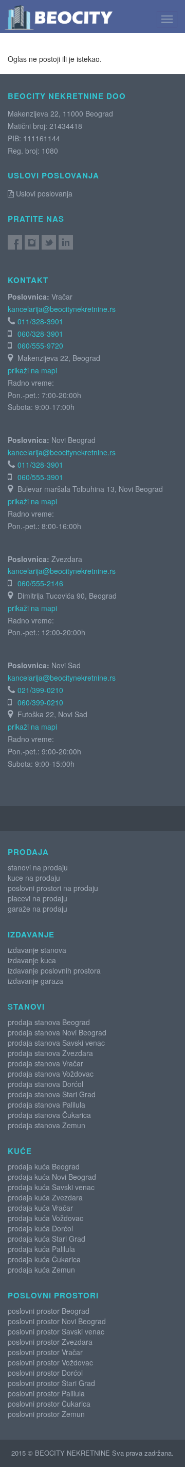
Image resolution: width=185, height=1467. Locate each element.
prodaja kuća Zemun (41, 1269)
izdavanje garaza (35, 981)
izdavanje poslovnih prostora (54, 970)
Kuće (20, 1151)
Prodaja (28, 852)
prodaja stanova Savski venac (56, 1042)
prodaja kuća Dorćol (40, 1228)
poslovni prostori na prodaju (53, 888)
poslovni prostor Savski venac (56, 1331)
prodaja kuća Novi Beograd (52, 1177)
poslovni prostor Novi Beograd (57, 1321)
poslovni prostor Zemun (46, 1414)
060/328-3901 (40, 333)
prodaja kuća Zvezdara (45, 1197)
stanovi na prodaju (38, 867)
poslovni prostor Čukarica (49, 1403)
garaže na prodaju (37, 908)
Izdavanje (31, 934)
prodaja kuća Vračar (40, 1207)
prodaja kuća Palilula (41, 1249)
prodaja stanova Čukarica (49, 1115)
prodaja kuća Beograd (44, 1166)
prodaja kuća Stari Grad (46, 1238)
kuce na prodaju (34, 877)
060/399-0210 (40, 702)
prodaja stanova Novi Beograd (57, 1032)
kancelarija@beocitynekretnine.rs (62, 309)
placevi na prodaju (37, 898)
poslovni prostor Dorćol (45, 1372)
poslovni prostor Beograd (48, 1311)
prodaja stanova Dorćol (45, 1084)
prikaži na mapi (32, 370)
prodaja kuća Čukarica (44, 1259)
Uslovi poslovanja (43, 193)
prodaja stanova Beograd (49, 1022)
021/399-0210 (40, 690)
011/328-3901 (40, 321)
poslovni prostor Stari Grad (51, 1383)
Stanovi (26, 1006)
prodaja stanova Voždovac (51, 1073)
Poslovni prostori (53, 1295)
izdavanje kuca (32, 960)
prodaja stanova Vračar (45, 1063)
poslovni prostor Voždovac (50, 1362)
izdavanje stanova (37, 950)
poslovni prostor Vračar (45, 1352)
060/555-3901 (40, 477)
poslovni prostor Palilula (46, 1393)
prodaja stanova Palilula (46, 1104)
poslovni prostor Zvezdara (50, 1342)
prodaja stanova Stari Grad (52, 1094)
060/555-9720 (40, 345)
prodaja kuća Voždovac (45, 1218)
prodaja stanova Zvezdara (50, 1053)
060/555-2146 (40, 583)
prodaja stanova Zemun (46, 1125)
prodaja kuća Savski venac (51, 1187)
